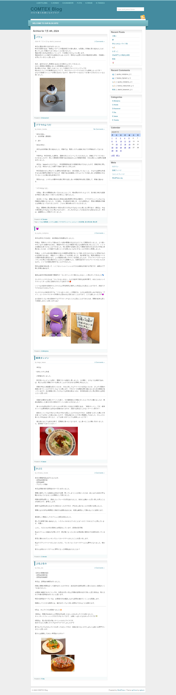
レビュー (75, 222)
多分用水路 (88, 222)
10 (121, 141)
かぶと (39, 468)
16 (116, 144)
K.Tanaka (100, 3)
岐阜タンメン (42, 357)
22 (112, 147)
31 (121, 150)
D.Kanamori (67, 3)
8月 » (118, 155)
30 (116, 150)
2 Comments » (100, 41)
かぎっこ (115, 51)
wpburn (141, 690)
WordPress (121, 690)
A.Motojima (42, 3)
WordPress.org (117, 178)
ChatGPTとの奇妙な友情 (121, 55)
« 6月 (113, 155)
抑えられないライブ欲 (120, 43)
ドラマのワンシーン (64, 222)
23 (116, 147)
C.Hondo (55, 3)
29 (112, 150)
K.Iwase (88, 3)
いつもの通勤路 (43, 222)
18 (125, 144)
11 (125, 141)
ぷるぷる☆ (41, 563)
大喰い (114, 36)
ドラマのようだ (43, 124)
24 (121, 147)
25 (125, 147)
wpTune (134, 690)
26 (129, 147)
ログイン (115, 166)
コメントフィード (118, 174)
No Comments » (99, 129)
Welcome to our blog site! (45, 23)
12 (129, 141)
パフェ (39, 37)
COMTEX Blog (46, 8)
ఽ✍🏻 (113, 47)
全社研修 (81, 222)
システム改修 (53, 222)
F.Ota (79, 3)
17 (121, 144)
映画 (113, 59)
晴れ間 (95, 222)
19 (129, 144)
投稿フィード (117, 170)
